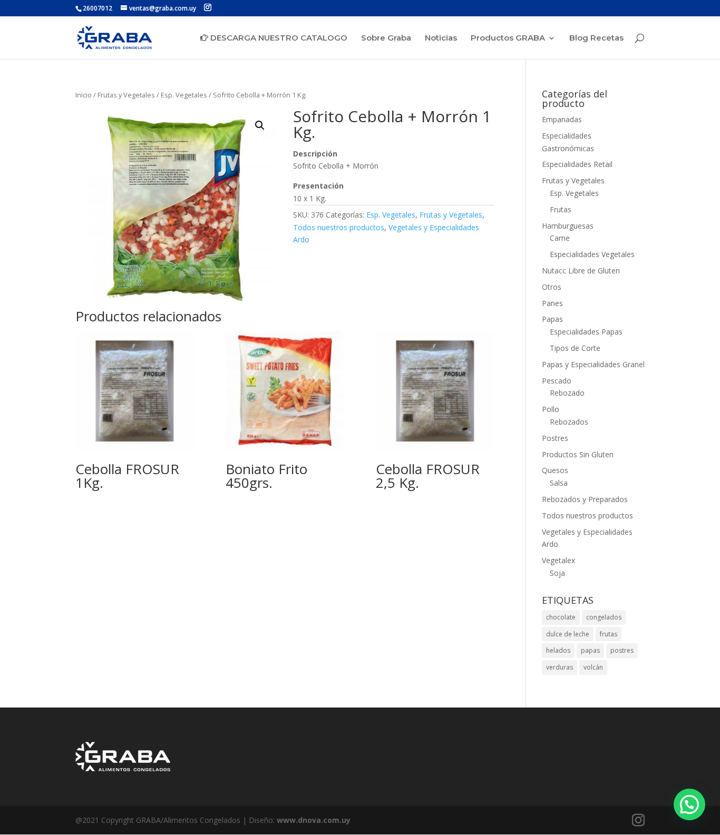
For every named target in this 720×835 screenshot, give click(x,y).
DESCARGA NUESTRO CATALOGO (277, 38)
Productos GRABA (508, 38)
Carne (560, 238)
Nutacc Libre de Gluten (581, 271)
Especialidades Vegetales (592, 254)
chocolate (561, 617)
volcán (593, 667)
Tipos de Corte (575, 348)
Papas (552, 319)
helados (558, 650)
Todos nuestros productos (338, 227)
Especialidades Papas (586, 332)
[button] (259, 125)
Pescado (556, 381)
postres (622, 650)
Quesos (555, 470)
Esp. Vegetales (184, 95)
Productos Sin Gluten (578, 454)
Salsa (559, 483)
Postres (555, 438)
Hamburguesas (567, 226)
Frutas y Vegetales (126, 95)
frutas (608, 634)
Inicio (83, 95)
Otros (551, 287)
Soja (557, 573)
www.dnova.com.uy (314, 820)
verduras (559, 667)
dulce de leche (567, 634)
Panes (552, 303)
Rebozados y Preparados (585, 499)
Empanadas (562, 119)
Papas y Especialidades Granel (593, 364)
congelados (603, 617)
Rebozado (567, 393)
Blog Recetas (596, 38)
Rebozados (569, 422)
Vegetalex (558, 560)
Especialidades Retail (577, 164)
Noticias (441, 38)
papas (590, 650)
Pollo (550, 409)
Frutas (560, 209)
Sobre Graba (386, 38)
